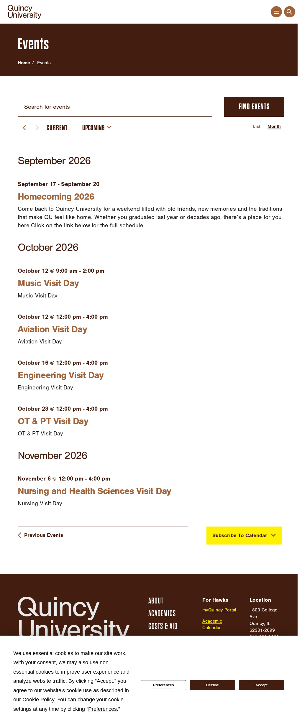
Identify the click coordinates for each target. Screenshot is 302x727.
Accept (261, 685)
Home (24, 62)
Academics (162, 613)
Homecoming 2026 (56, 196)
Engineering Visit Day (61, 375)
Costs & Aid (163, 626)
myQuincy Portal (219, 610)
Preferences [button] (102, 709)
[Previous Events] (24, 127)
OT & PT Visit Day (53, 421)
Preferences (163, 685)
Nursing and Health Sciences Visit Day (94, 491)
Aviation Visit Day (52, 329)
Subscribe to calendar (239, 535)
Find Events (254, 106)
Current (57, 128)
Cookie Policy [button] (38, 700)
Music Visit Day (48, 283)
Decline (212, 685)
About (156, 601)
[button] (276, 12)
